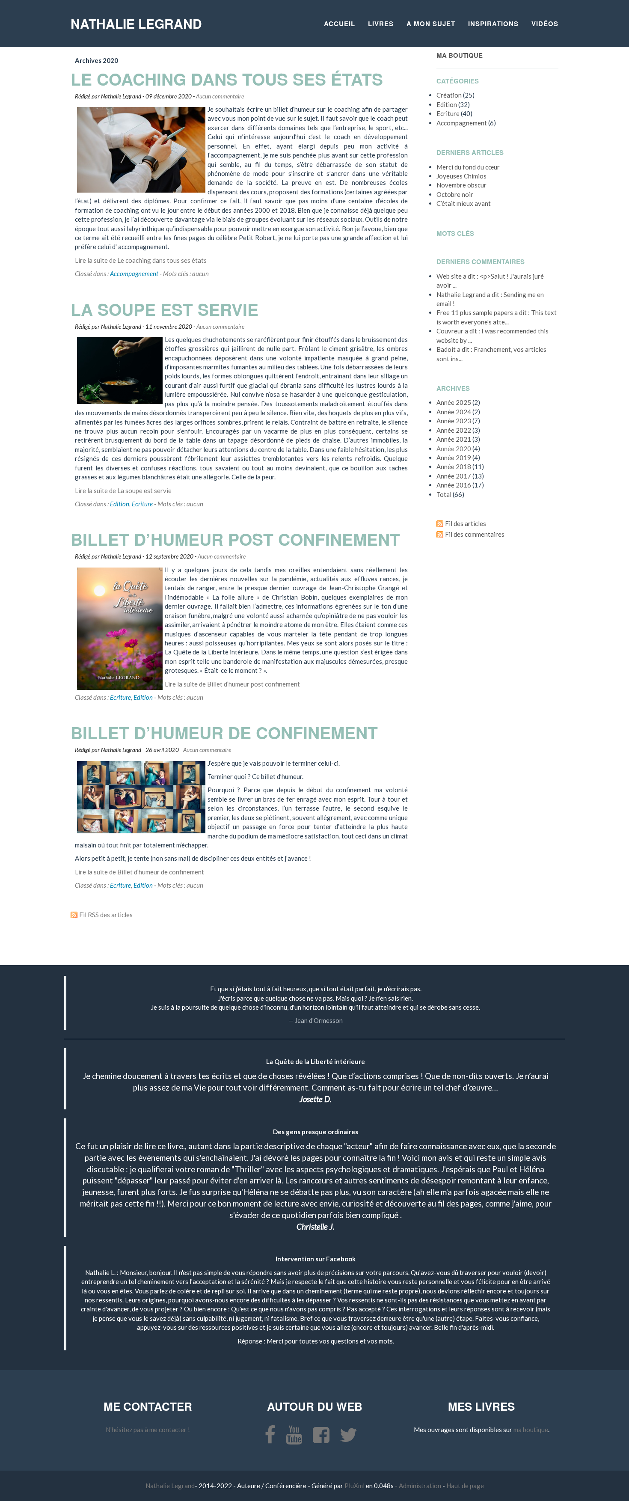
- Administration (418, 1485)
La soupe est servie (164, 309)
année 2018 (453, 466)
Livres (381, 23)
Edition (119, 504)
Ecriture (142, 504)
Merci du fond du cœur (468, 167)
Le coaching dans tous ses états (227, 79)
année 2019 (453, 457)
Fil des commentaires (474, 534)
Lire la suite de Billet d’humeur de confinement (139, 872)
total (444, 494)
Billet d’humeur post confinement (235, 539)
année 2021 (453, 439)
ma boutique (530, 1429)
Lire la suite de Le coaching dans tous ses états (141, 260)
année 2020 (453, 448)
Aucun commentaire (220, 96)
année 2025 (453, 402)
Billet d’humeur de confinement (224, 732)
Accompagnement (134, 273)
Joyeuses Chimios (461, 176)
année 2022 (453, 430)
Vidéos (544, 23)
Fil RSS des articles (106, 914)
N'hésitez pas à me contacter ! (148, 1429)
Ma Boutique (459, 55)
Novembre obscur (461, 185)
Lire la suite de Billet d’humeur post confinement (232, 684)
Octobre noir (454, 194)
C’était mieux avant (463, 203)
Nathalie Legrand (136, 23)
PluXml (355, 1485)
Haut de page (465, 1485)
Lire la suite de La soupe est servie (123, 490)
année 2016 (453, 485)
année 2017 (453, 476)
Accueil (339, 23)
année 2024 (453, 412)
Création (449, 95)
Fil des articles (465, 523)
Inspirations (493, 23)
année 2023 (453, 421)
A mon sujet (430, 23)
